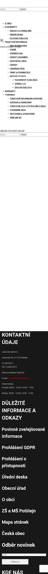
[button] (1, 41)
